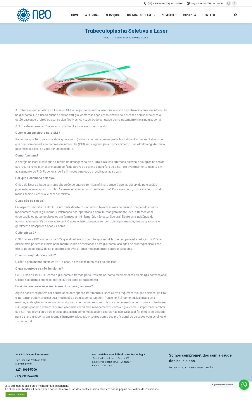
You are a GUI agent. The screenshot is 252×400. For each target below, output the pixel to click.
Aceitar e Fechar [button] (16, 394)
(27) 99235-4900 (26, 376)
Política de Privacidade (145, 389)
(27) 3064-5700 (26, 369)
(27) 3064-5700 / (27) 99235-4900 (165, 3)
